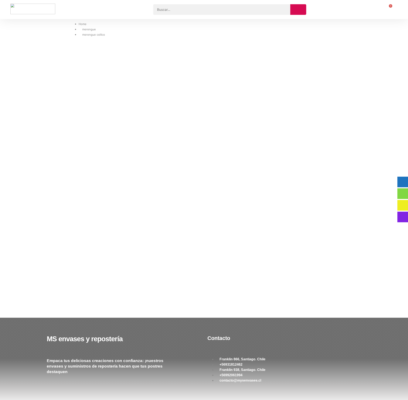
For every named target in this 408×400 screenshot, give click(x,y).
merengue (89, 29)
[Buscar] (298, 9)
